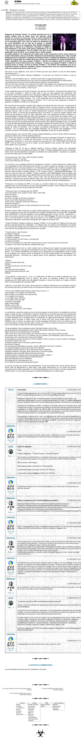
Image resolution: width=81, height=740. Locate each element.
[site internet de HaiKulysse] (8, 507)
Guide (18, 704)
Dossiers (31, 709)
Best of (31, 712)
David (11, 446)
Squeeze (56, 709)
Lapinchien (42, 29)
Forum (18, 709)
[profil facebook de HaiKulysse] (13, 507)
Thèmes (31, 711)
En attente (32, 706)
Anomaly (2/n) (40, 25)
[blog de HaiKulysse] (11, 507)
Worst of (31, 714)
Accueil (22, 703)
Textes (34, 703)
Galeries (19, 711)
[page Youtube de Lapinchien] (13, 437)
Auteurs (31, 720)
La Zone (18, 1)
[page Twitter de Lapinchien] (11, 437)
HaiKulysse (10, 498)
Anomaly (21, 10)
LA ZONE (4, 10)
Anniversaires (33, 717)
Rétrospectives (33, 719)
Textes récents (45, 704)
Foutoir (18, 712)
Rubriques (13, 10)
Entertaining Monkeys (57, 707)
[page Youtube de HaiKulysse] (11, 509)
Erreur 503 (19, 714)
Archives (31, 716)
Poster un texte (33, 704)
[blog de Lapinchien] (11, 435)
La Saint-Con (20, 708)
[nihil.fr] (55, 704)
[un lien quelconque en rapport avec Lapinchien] (13, 435)
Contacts (19, 706)
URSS (43, 706)
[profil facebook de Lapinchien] (8, 437)
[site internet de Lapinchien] (8, 435)
